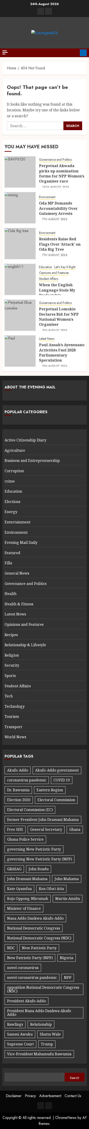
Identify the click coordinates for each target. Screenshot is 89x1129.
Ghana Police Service (25, 839)
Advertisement (50, 1095)
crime (10, 481)
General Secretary (46, 829)
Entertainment (17, 522)
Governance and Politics (55, 159)
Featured (12, 552)
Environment (47, 197)
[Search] (75, 52)
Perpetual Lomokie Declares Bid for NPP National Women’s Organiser (59, 316)
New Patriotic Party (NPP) (30, 957)
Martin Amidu (67, 898)
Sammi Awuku (20, 1034)
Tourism (12, 716)
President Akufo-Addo (26, 1000)
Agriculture (15, 450)
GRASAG (14, 868)
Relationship (41, 1024)
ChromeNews (65, 1117)
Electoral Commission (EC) (30, 809)
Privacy (30, 1095)
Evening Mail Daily (21, 542)
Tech (9, 696)
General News (17, 573)
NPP (67, 977)
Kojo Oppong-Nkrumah (27, 898)
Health (10, 593)
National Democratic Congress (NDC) (39, 938)
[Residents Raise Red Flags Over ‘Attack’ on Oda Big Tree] (20, 243)
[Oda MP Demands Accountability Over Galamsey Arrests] (20, 207)
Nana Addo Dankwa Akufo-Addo (35, 918)
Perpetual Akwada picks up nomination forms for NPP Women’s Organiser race (61, 173)
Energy (11, 511)
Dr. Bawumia (18, 789)
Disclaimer (13, 1095)
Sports (10, 675)
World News (15, 736)
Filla (8, 562)
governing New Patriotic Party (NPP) (39, 859)
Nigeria (66, 957)
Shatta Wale (50, 1034)
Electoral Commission (56, 799)
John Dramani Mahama (27, 878)
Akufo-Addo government (57, 770)
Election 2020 (18, 799)
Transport (13, 726)
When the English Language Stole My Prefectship (57, 290)
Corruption (14, 470)
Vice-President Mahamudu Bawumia (39, 1053)
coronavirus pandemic (26, 780)
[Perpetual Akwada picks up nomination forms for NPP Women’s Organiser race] (20, 172)
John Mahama (67, 878)
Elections (12, 501)
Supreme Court (20, 1044)
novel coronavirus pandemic (32, 977)
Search (74, 1078)
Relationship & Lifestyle (25, 644)
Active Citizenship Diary (25, 440)
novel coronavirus (23, 967)
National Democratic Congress (33, 928)
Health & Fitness (19, 604)
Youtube (83, 52)
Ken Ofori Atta (51, 888)
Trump (47, 1044)
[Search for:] (35, 125)
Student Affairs (48, 279)
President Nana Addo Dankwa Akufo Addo (39, 1012)
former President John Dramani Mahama (43, 819)
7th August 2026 (54, 219)
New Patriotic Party (39, 947)
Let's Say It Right (64, 267)
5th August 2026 (54, 330)
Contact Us (73, 1095)
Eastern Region (50, 789)
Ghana (74, 829)
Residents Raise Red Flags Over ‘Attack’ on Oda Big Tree (60, 244)
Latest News (46, 339)
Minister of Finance (24, 908)
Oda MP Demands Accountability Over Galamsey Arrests (58, 208)
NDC (11, 947)
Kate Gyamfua (19, 888)
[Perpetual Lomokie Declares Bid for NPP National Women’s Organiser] (20, 315)
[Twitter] (48, 11)
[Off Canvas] (5, 52)
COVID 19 (61, 780)
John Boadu (39, 868)
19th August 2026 (55, 187)
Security (12, 665)
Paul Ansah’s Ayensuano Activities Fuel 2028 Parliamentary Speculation (61, 352)
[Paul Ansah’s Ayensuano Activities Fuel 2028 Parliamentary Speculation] (20, 351)
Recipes (11, 634)
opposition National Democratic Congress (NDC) (43, 989)
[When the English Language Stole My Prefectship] (20, 279)
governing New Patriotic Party (34, 849)
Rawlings (15, 1024)
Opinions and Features (54, 273)
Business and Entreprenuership (32, 460)
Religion (12, 655)
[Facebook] (40, 11)
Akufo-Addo (17, 770)
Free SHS (15, 829)
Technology (15, 706)
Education (45, 267)
